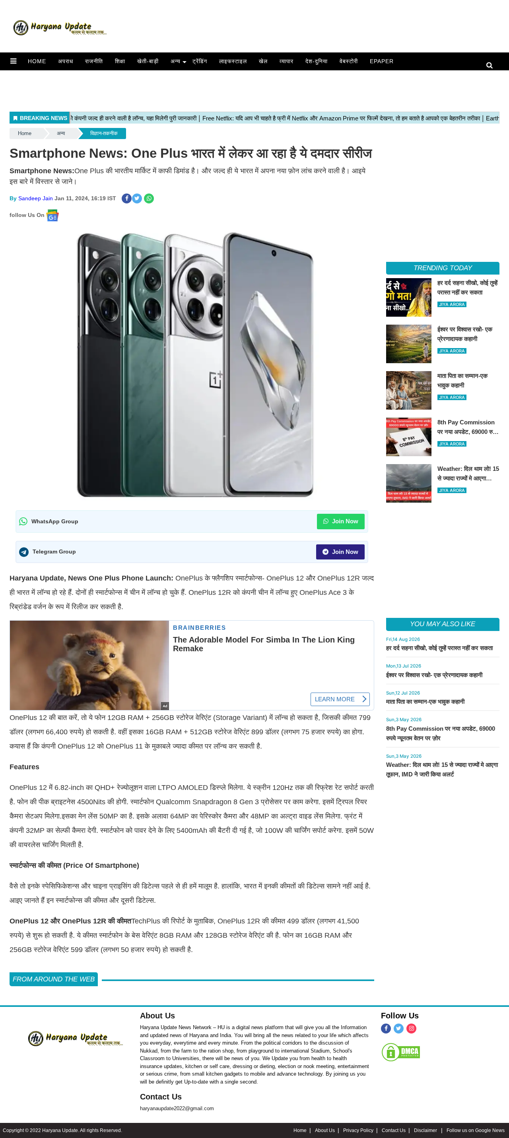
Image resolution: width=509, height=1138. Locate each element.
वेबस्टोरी (349, 61)
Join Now (344, 521)
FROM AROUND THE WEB (54, 979)
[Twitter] (399, 1028)
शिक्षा (120, 61)
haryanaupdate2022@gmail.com (177, 1108)
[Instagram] (411, 1028)
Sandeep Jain (35, 198)
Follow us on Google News (476, 1130)
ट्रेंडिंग (199, 61)
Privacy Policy (358, 1130)
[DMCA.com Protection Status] (401, 1052)
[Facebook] (386, 1028)
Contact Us (161, 1096)
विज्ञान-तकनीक (104, 133)
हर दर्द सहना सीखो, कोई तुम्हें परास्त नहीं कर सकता (439, 647)
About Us (157, 1015)
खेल (263, 61)
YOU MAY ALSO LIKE (442, 624)
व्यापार (286, 61)
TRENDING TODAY (443, 268)
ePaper (382, 61)
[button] (13, 61)
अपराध (65, 61)
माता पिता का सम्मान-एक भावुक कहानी (425, 701)
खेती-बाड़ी (148, 61)
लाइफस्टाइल (233, 61)
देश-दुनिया (316, 61)
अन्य (176, 61)
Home (37, 61)
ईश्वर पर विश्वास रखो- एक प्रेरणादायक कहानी (434, 675)
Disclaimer (426, 1130)
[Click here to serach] (491, 66)
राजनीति (94, 61)
